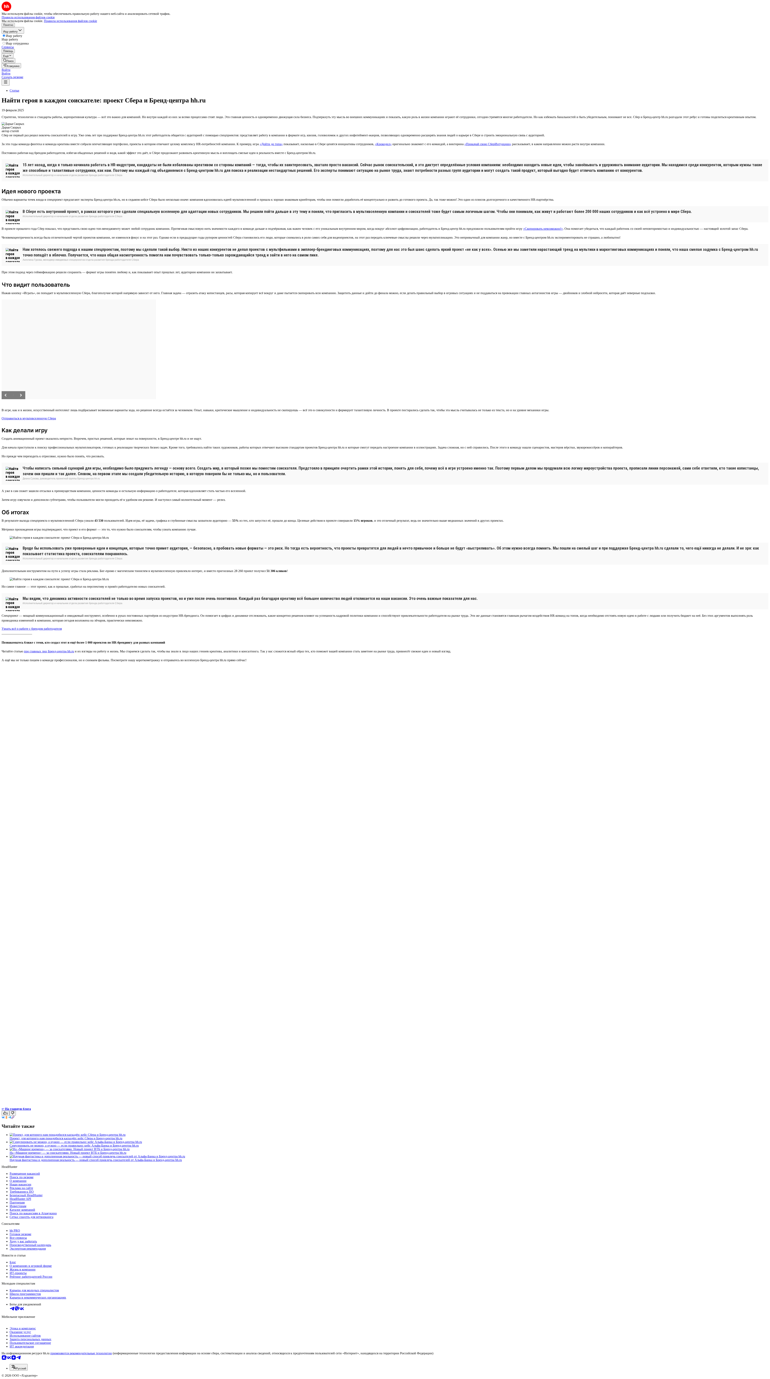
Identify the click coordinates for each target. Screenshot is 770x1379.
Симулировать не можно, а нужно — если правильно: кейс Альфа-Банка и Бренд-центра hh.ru (74, 1145)
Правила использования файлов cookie (70, 21)
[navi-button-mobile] (6, 82)
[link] (8, 60)
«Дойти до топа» (271, 144)
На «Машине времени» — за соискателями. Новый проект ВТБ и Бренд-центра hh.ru (68, 1152)
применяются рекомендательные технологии (81, 1353)
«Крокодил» (383, 144)
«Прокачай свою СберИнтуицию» (487, 144)
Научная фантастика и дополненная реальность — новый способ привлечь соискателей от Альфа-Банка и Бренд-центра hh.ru (96, 1160)
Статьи (14, 90)
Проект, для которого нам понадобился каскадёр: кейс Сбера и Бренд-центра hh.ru (66, 1138)
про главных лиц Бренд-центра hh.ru (49, 651)
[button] (6, 70)
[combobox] (19, 1367)
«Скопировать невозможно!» (543, 228)
